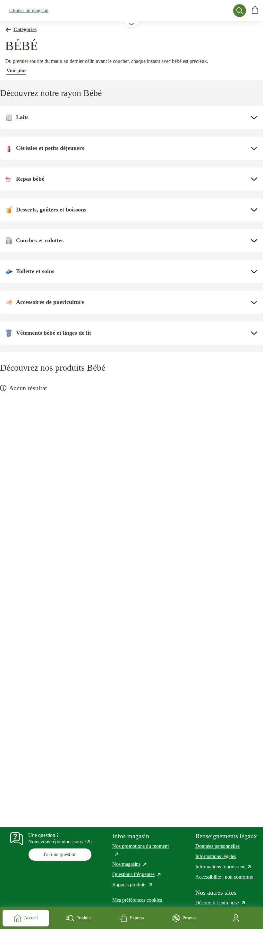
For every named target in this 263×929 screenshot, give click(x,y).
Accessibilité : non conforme (224, 877)
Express (137, 918)
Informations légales (215, 856)
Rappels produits (132, 884)
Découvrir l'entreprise (220, 902)
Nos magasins (130, 864)
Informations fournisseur (223, 866)
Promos (189, 918)
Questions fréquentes (137, 874)
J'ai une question (60, 854)
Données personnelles (217, 846)
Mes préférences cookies (137, 900)
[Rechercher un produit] (239, 10)
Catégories (25, 29)
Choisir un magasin (28, 10)
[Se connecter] (237, 918)
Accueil (31, 918)
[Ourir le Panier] (255, 10)
